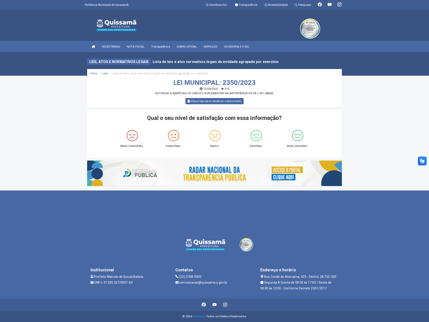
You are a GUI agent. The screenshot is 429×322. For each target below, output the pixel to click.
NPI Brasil (199, 316)
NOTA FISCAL (136, 46)
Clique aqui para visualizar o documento (215, 101)
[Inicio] (93, 46)
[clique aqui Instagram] (225, 305)
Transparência (160, 46)
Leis (105, 73)
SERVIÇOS (210, 46)
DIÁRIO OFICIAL (187, 46)
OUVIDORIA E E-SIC (236, 46)
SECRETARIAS (111, 46)
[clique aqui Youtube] (215, 305)
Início (94, 73)
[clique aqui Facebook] (204, 305)
